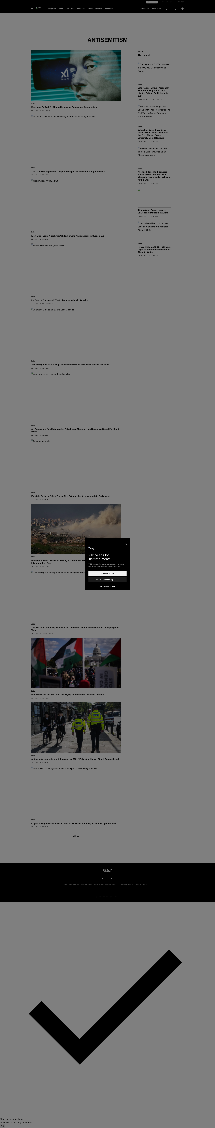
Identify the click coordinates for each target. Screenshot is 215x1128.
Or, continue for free (107, 586)
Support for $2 (107, 573)
